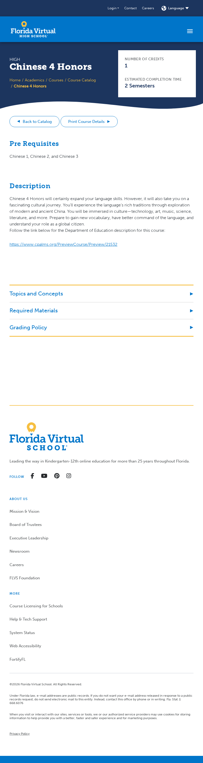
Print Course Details (86, 121)
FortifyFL (18, 659)
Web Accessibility (25, 646)
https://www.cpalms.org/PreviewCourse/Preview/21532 (63, 244)
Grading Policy (28, 327)
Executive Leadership (29, 538)
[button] (113, 8)
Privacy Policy (20, 734)
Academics (34, 80)
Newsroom (20, 551)
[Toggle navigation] (190, 31)
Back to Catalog (37, 121)
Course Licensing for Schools (36, 606)
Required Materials (34, 310)
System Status (22, 632)
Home (15, 80)
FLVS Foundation (25, 578)
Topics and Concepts (36, 293)
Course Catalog (82, 80)
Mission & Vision (24, 511)
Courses (56, 80)
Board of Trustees (26, 524)
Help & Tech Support (28, 619)
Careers (148, 8)
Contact (130, 8)
